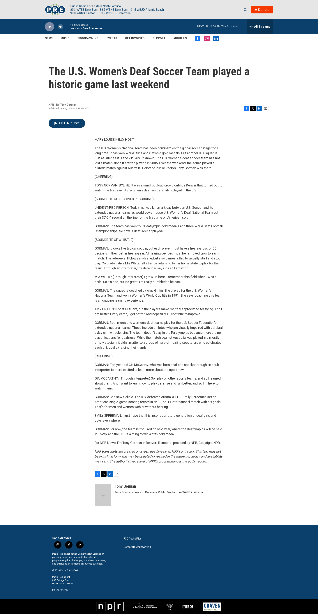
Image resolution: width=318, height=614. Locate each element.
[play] (49, 27)
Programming (88, 38)
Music (65, 38)
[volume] (60, 27)
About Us (180, 38)
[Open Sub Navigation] (55, 38)
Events (112, 38)
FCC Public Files (133, 538)
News (49, 38)
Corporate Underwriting (137, 547)
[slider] (66, 27)
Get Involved (135, 38)
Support (159, 38)
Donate (263, 10)
